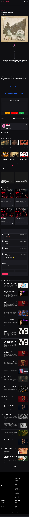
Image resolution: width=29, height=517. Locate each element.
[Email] (25, 118)
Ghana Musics (17, 493)
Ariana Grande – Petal (8, 423)
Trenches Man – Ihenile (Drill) (10, 431)
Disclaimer (16, 507)
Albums (16, 484)
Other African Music (18, 489)
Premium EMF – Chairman (9, 311)
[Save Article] (8, 150)
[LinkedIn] (20, 118)
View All (9, 138)
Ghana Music (2, 506)
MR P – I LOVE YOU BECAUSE (10, 369)
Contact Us (16, 506)
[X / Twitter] (18, 118)
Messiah (3, 205)
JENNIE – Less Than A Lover (10, 448)
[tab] (12, 165)
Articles (16, 485)
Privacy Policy (17, 503)
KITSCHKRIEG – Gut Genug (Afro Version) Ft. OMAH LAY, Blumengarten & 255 (10, 341)
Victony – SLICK (7, 414)
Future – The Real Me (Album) (10, 361)
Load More (15, 466)
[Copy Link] (27, 118)
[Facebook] (16, 118)
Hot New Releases (3, 10)
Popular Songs (17, 497)
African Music (2, 502)
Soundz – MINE (3, 218)
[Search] (24, 1)
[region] (14, 153)
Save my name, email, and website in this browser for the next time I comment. (12, 272)
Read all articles (9, 128)
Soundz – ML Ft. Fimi (19, 200)
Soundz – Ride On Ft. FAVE (20, 218)
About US (16, 502)
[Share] (14, 58)
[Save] (14, 56)
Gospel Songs (17, 496)
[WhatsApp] (22, 118)
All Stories (7, 280)
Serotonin (2, 118)
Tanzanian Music (17, 492)
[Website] (26, 124)
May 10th (20, 61)
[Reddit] (23, 118)
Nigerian (2, 217)
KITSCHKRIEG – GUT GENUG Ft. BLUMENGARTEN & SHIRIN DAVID (10, 330)
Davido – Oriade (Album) (14, 91)
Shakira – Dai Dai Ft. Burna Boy (10, 283)
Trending (16, 481)
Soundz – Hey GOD (4, 200)
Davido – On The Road (8, 396)
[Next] (27, 147)
